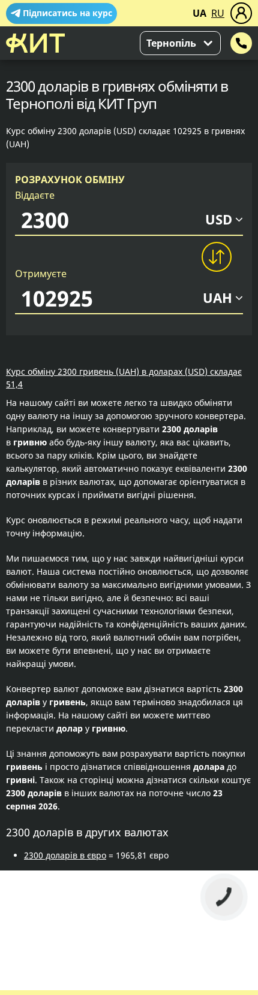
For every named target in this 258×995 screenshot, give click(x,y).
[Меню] (241, 13)
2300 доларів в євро (65, 855)
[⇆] (216, 257)
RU (217, 13)
